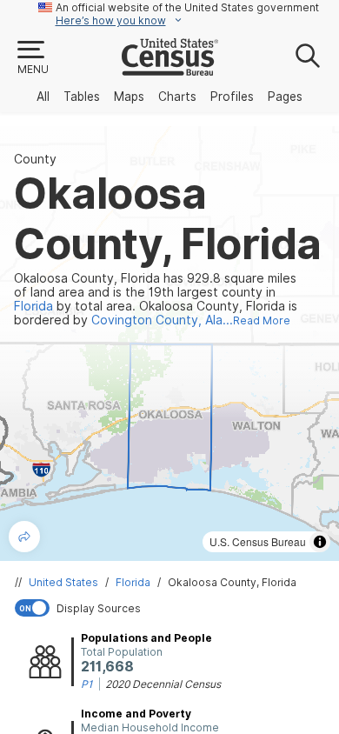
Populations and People (146, 637)
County (35, 159)
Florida (133, 582)
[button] (32, 58)
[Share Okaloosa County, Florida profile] (24, 536)
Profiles (232, 96)
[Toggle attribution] (319, 541)
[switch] (173, 608)
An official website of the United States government (187, 7)
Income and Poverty (136, 713)
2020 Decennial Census (163, 684)
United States (63, 582)
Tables (81, 96)
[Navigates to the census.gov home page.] (170, 69)
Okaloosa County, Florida (232, 582)
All (43, 96)
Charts (177, 96)
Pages (285, 96)
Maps (129, 96)
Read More (261, 320)
